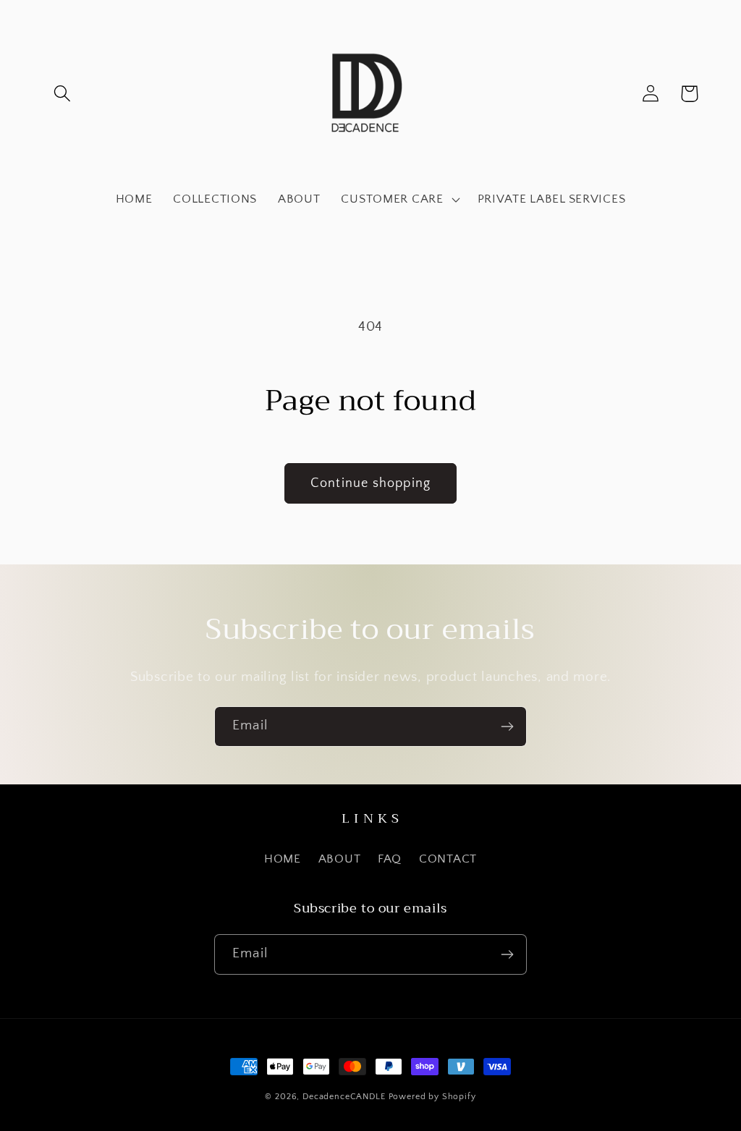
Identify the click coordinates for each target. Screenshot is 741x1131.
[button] (62, 94)
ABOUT (339, 858)
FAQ (390, 858)
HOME (282, 858)
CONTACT (448, 858)
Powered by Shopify (432, 1096)
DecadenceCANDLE (344, 1096)
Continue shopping (370, 483)
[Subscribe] (507, 726)
